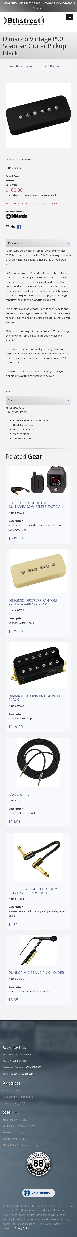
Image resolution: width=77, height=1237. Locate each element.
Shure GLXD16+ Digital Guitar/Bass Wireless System (34, 505)
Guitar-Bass (15, 66)
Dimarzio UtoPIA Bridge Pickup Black (36, 698)
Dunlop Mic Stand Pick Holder (36, 973)
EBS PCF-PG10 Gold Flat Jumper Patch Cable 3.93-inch (35, 891)
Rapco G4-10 (18, 794)
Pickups (30, 66)
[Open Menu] (69, 17)
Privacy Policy (22, 1228)
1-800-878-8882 (22, 1054)
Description (15, 243)
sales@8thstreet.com (21, 1073)
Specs (11, 400)
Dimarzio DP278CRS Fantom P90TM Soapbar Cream (32, 602)
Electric (42, 66)
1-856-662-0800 (18, 1060)
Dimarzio (55, 66)
